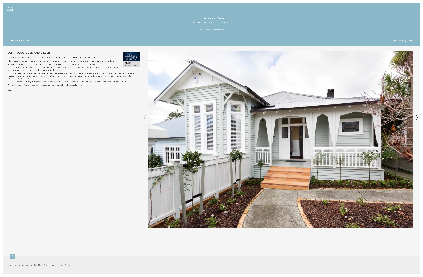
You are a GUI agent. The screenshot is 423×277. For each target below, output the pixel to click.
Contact (67, 265)
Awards (46, 265)
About (17, 265)
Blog (40, 265)
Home (201, 30)
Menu (416, 6)
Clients (60, 265)
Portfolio (208, 30)
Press (53, 265)
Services (25, 265)
